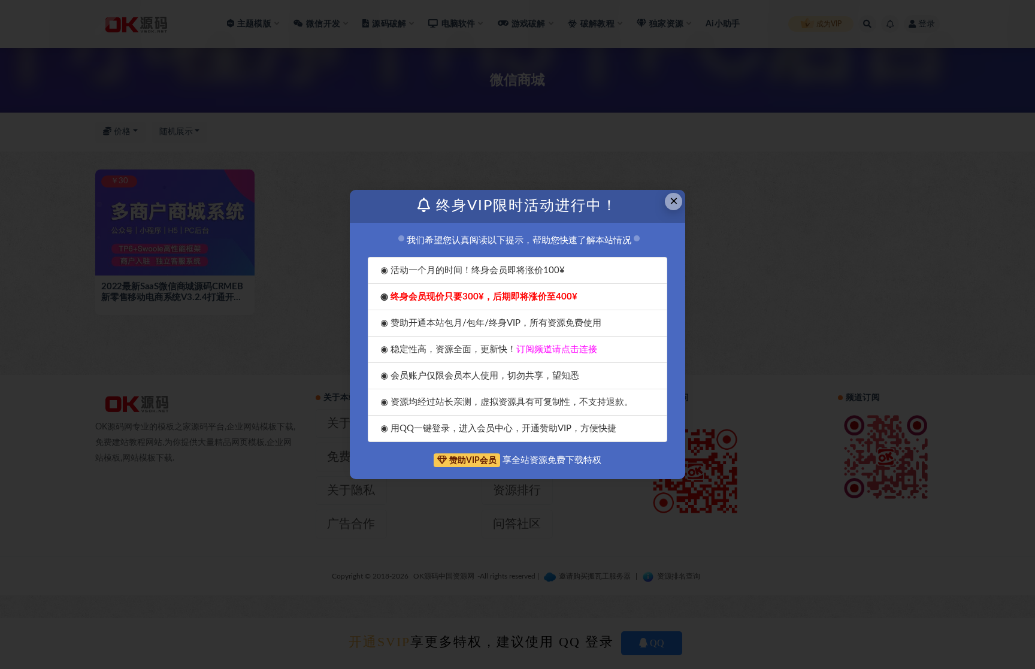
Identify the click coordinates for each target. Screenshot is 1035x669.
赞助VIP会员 (473, 460)
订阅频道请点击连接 (556, 349)
